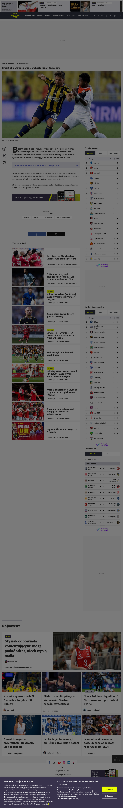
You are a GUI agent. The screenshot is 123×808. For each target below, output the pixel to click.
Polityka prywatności (40, 804)
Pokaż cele (109, 796)
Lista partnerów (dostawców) (68, 799)
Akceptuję (109, 789)
